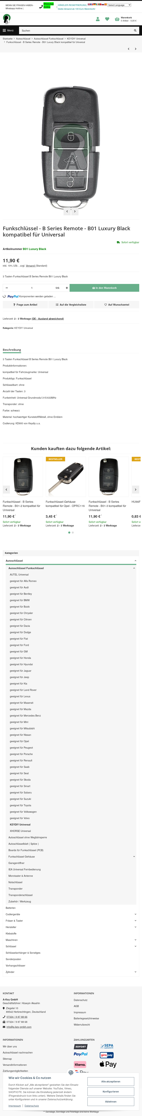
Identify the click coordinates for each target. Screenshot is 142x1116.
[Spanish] (105, 5)
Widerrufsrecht (82, 1024)
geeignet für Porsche (21, 754)
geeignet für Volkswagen (23, 811)
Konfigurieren (111, 1091)
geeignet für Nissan (20, 734)
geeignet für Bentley (21, 593)
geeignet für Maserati (21, 702)
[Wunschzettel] (107, 19)
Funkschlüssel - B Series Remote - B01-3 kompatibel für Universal (107, 506)
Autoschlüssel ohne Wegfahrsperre (27, 837)
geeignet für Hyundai (21, 664)
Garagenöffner (16, 863)
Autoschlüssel (14, 560)
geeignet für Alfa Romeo (23, 581)
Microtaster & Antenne (20, 875)
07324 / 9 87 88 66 (17, 1016)
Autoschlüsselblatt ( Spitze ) (23, 843)
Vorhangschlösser (15, 965)
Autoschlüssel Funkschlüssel (26, 568)
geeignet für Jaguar (20, 670)
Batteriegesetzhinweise (86, 1018)
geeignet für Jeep (19, 677)
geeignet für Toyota (20, 805)
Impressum (80, 1012)
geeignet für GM (19, 651)
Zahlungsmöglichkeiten (15, 1071)
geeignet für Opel (19, 741)
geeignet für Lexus (20, 696)
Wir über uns (10, 1046)
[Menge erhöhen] (66, 288)
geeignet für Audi (19, 587)
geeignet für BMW (20, 600)
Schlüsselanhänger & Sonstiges (23, 952)
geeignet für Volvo (20, 818)
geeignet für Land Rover (23, 690)
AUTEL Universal (19, 574)
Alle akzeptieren (110, 1081)
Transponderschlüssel (20, 895)
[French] (91, 5)
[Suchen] (135, 30)
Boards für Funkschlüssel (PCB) (25, 850)
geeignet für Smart (20, 786)
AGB (76, 1006)
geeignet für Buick (20, 606)
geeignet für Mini (19, 722)
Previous (67, 211)
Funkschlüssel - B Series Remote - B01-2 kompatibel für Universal (21, 506)
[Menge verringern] (7, 288)
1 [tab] (69, 532)
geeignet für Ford (19, 645)
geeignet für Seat (19, 773)
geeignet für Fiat (19, 638)
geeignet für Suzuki (20, 799)
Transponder (15, 888)
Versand (31, 265)
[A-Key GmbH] (7, 19)
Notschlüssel (15, 882)
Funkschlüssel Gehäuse (21, 856)
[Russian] (102, 5)
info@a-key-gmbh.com (19, 1027)
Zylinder (10, 972)
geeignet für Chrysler (21, 613)
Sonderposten (13, 959)
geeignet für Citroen (21, 619)
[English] (89, 5)
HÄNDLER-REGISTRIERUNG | (72, 4)
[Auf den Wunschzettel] (38, 460)
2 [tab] (73, 532)
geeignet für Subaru (21, 792)
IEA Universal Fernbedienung (24, 869)
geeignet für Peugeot (21, 747)
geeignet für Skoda (20, 779)
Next (74, 211)
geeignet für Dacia (20, 625)
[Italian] (97, 5)
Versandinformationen (15, 1064)
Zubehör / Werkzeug (19, 901)
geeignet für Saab (19, 766)
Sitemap (7, 1058)
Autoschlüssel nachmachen (18, 1052)
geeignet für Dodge (20, 632)
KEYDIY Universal (23, 327)
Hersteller (11, 927)
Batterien (11, 908)
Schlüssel (11, 946)
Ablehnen (111, 1101)
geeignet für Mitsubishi (22, 728)
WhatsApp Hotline (48, 5)
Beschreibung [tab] (12, 350)
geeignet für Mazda (20, 709)
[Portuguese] (100, 5)
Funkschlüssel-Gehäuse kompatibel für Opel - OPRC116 (65, 504)
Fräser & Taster (14, 920)
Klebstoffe (11, 933)
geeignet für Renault (21, 760)
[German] (94, 5)
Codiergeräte (13, 914)
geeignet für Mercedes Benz (25, 715)
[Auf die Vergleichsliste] (30, 460)
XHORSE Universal (20, 831)
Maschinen (12, 940)
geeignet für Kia (18, 683)
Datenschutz (80, 1000)
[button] (97, 19)
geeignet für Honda (20, 658)
